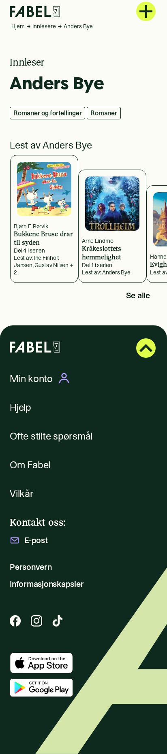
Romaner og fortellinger (47, 112)
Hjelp (20, 407)
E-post (36, 540)
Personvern (31, 567)
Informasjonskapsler (47, 584)
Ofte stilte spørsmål (51, 436)
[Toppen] (146, 348)
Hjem (18, 26)
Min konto (31, 378)
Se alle (138, 295)
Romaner (103, 112)
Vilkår (22, 493)
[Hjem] (35, 11)
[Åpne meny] (146, 11)
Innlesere (44, 26)
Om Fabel (30, 465)
